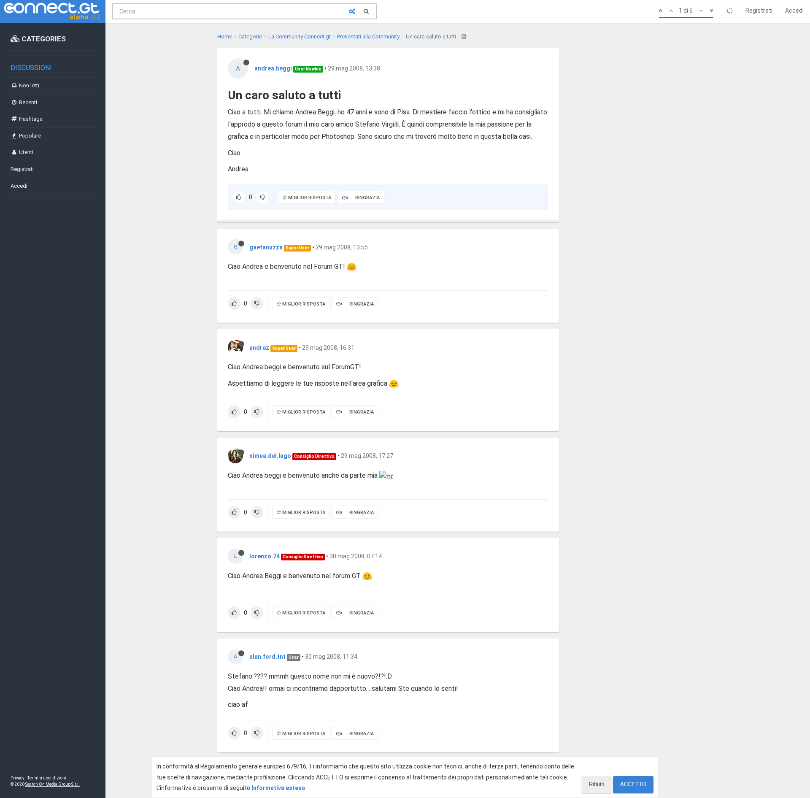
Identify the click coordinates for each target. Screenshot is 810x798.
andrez (259, 347)
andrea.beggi (273, 68)
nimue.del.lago (270, 455)
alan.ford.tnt (267, 656)
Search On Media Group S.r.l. (52, 784)
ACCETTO (633, 784)
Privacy (17, 778)
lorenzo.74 (264, 556)
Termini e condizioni (46, 778)
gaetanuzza (266, 247)
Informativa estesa (278, 787)
